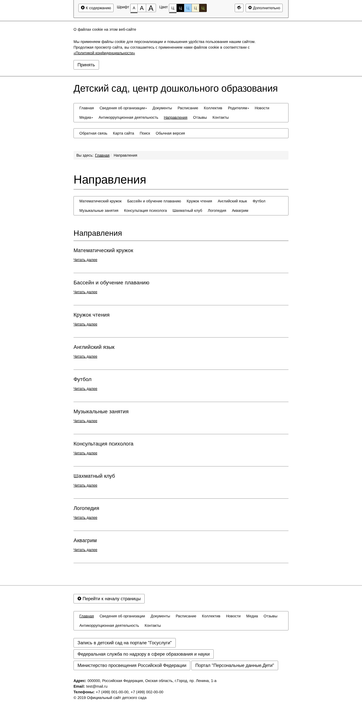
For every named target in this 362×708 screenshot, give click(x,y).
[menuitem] (87, 108)
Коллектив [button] (213, 108)
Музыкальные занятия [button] (98, 210)
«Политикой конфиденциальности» (104, 53)
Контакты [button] (220, 117)
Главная (102, 155)
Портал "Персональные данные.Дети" (234, 665)
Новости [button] (262, 108)
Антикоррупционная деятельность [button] (128, 117)
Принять (86, 64)
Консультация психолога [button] (145, 210)
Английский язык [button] (232, 201)
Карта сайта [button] (123, 133)
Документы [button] (162, 108)
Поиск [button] (145, 133)
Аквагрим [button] (240, 210)
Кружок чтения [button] (199, 201)
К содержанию (98, 8)
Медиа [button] (85, 117)
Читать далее (85, 260)
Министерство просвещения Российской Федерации (131, 665)
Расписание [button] (188, 108)
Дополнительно (266, 8)
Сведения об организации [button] (122, 108)
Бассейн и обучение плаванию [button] (154, 201)
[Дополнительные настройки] (239, 8)
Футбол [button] (259, 201)
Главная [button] (86, 108)
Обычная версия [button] (170, 133)
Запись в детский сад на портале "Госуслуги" (124, 642)
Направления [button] (175, 117)
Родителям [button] (237, 108)
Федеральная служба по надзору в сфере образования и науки (143, 654)
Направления (125, 155)
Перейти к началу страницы (111, 598)
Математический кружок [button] (100, 201)
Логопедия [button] (217, 210)
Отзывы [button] (200, 117)
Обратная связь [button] (93, 133)
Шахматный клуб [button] (187, 210)
